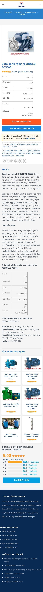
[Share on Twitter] (12, 161)
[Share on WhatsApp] (4, 161)
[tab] (21, 170)
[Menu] (3, 4)
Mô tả (5, 169)
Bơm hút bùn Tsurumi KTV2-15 (11, 435)
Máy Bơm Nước (30, 12)
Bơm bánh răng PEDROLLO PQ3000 (18, 151)
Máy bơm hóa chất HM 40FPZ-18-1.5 (11, 405)
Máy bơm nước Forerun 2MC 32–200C (11, 376)
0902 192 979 (30, 138)
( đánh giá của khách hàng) (22, 72)
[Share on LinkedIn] (24, 161)
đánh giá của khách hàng (13, 459)
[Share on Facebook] (8, 161)
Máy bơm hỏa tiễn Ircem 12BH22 (31, 435)
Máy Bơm (14, 144)
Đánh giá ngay (21, 480)
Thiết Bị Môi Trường (9, 147)
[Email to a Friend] (16, 161)
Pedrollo (21, 14)
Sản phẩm (18, 12)
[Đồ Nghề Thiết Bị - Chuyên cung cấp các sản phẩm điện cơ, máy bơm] (21, 5)
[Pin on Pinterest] (20, 161)
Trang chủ (8, 12)
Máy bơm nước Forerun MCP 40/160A (32, 376)
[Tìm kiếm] (40, 4)
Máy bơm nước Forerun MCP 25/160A (32, 406)
